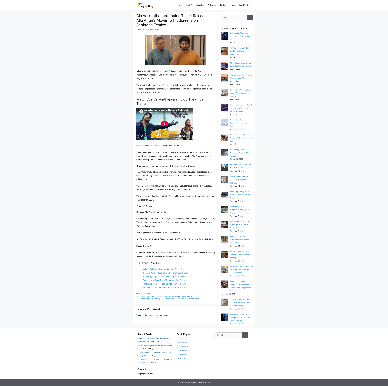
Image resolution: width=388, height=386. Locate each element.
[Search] (250, 17)
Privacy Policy (182, 354)
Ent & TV (189, 5)
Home (180, 5)
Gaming (223, 5)
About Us (180, 339)
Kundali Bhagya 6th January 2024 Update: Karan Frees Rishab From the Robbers (169, 299)
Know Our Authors (183, 350)
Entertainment (144, 294)
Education (200, 5)
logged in (152, 315)
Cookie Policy (182, 343)
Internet (232, 5)
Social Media (244, 5)
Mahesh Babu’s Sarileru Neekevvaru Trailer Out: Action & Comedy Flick (165, 296)
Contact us (181, 358)
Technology (212, 5)
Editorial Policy (182, 347)
